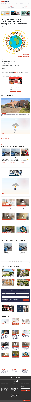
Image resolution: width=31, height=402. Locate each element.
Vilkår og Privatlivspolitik (4, 388)
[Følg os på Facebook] (14, 381)
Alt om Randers (13, 396)
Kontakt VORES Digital (4, 389)
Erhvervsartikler (13, 390)
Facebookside (16, 72)
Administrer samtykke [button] (4, 390)
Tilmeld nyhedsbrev (26, 400)
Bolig (5, 3)
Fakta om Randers (13, 389)
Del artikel (19, 56)
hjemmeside (20, 74)
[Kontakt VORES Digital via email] (17, 381)
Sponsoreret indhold (14, 395)
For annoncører (3, 387)
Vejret (28, 3)
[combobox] (2, 296)
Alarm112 (2, 3)
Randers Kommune (13, 391)
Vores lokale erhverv (14, 387)
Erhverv (9, 3)
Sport (25, 3)
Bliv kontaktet (26, 299)
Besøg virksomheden (25, 56)
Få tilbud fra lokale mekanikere (15, 394)
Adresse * (3, 295)
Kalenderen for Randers (14, 388)
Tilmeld (15, 91)
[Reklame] (5, 13)
